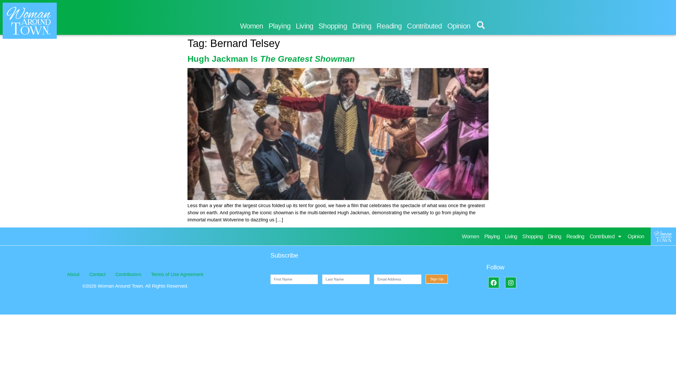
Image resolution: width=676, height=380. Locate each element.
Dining (361, 26)
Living (304, 26)
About (73, 274)
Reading (389, 26)
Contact (97, 274)
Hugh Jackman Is (271, 59)
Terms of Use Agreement (177, 274)
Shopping (332, 26)
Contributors (128, 274)
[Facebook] (493, 282)
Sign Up (436, 279)
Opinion (458, 26)
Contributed (424, 26)
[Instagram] (510, 282)
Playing (279, 26)
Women (251, 26)
